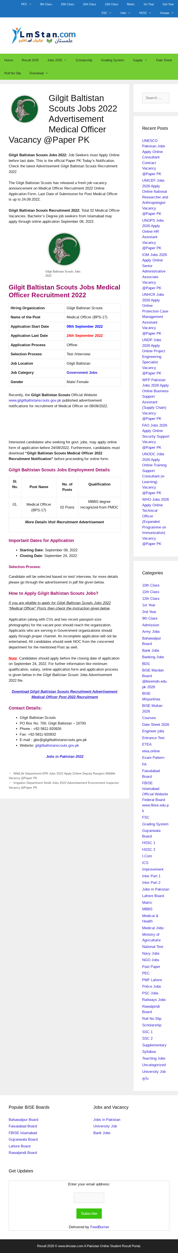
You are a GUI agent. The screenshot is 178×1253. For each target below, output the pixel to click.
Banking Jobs (153, 657)
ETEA (147, 744)
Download (37, 73)
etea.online (151, 751)
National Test (152, 947)
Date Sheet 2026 (155, 725)
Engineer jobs (153, 731)
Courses (149, 718)
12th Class (111, 4)
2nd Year (168, 4)
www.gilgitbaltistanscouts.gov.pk (35, 400)
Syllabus (149, 1052)
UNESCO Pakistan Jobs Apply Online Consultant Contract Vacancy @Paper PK (153, 157)
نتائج (145, 1078)
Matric (131, 4)
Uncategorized (154, 1065)
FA (144, 764)
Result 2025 (30, 60)
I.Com (147, 856)
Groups (164, 13)
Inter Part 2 (151, 883)
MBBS (147, 909)
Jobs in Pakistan (155, 889)
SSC (104, 13)
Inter (123, 13)
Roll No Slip (12, 73)
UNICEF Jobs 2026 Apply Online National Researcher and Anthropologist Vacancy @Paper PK (155, 197)
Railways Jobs (154, 1000)
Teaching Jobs (153, 1058)
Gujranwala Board (23, 1139)
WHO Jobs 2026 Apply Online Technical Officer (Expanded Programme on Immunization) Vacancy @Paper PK (155, 521)
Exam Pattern (153, 758)
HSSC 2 (148, 850)
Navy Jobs (151, 953)
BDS (146, 664)
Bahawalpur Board (23, 1120)
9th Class (46, 4)
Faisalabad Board (23, 1126)
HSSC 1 (148, 843)
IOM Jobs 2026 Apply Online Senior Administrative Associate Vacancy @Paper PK (154, 271)
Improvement (152, 869)
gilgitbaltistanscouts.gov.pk (57, 745)
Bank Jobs (150, 650)
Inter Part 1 (151, 876)
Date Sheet (164, 60)
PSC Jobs (150, 993)
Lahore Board (153, 896)
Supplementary (154, 1045)
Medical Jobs (153, 928)
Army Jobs (151, 632)
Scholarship (84, 60)
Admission (150, 625)
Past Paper (151, 967)
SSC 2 (147, 1038)
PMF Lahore (152, 980)
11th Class (89, 4)
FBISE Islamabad (23, 1133)
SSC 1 (147, 1032)
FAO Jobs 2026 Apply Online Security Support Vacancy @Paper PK (155, 436)
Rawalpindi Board (23, 1153)
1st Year (148, 4)
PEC (24, 4)
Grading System (112, 60)
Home (8, 60)
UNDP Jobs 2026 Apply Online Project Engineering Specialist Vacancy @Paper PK (153, 356)
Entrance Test (153, 738)
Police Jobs (151, 986)
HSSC (143, 13)
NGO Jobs (150, 960)
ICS (145, 863)
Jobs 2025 (54, 60)
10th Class (67, 4)
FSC (145, 817)
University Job (154, 1072)
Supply (138, 60)
